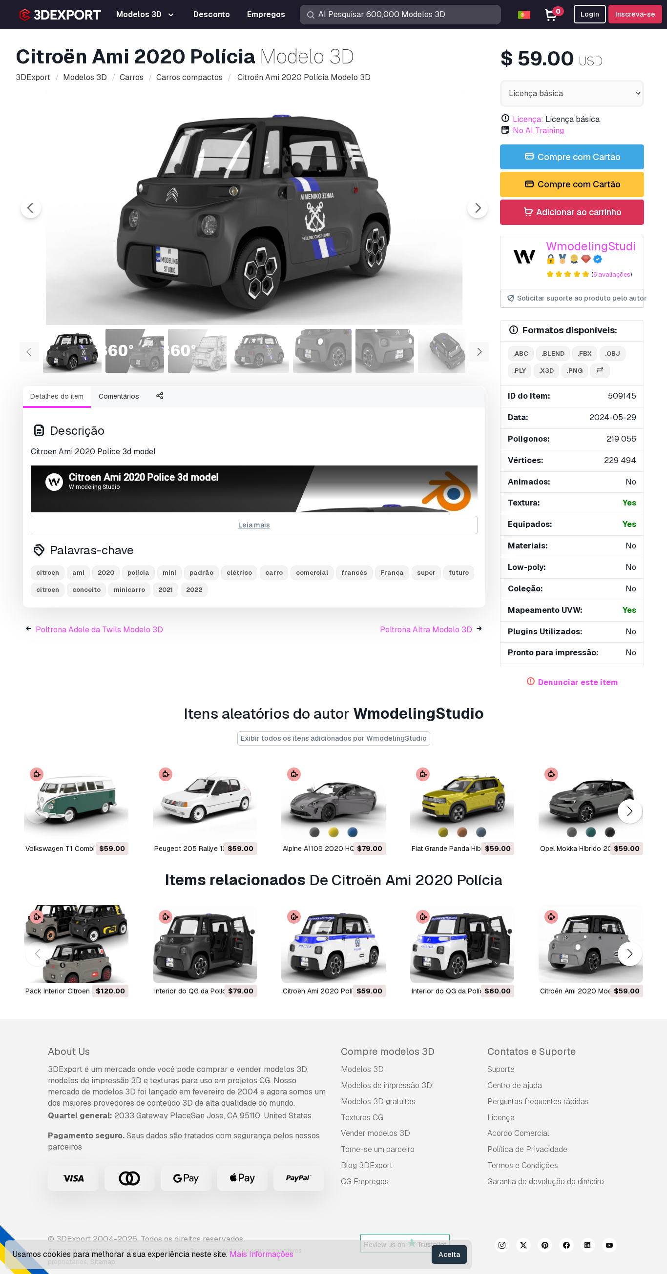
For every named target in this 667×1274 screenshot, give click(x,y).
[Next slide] (477, 208)
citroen (47, 572)
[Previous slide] (31, 208)
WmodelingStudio (594, 246)
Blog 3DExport (367, 1165)
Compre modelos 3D (388, 1051)
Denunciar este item (578, 682)
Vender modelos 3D (375, 1133)
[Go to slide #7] (447, 351)
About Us (69, 1051)
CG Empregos (365, 1181)
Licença (501, 1117)
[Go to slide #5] (322, 351)
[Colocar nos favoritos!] (114, 827)
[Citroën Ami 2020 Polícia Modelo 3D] (333, 944)
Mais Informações (261, 1254)
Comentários (119, 396)
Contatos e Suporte (531, 1051)
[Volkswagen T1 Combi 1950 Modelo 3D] (76, 802)
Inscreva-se (635, 14)
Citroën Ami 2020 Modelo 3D (586, 991)
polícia (138, 572)
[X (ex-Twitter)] (523, 1246)
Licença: (528, 119)
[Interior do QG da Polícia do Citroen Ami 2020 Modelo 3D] (205, 944)
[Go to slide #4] (259, 351)
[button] (629, 811)
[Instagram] (502, 1246)
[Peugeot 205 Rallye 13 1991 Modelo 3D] (205, 802)
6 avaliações (611, 274)
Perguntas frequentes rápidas (538, 1101)
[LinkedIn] (588, 1246)
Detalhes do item (56, 396)
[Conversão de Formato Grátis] (600, 371)
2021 (165, 590)
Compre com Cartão (578, 156)
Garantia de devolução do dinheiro (545, 1181)
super (426, 572)
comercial (312, 572)
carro (274, 572)
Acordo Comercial (518, 1133)
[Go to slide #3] (197, 351)
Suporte (501, 1069)
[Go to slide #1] (72, 351)
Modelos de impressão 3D (386, 1085)
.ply (519, 370)
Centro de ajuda (514, 1085)
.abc (520, 353)
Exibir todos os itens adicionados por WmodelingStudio (334, 738)
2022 (194, 590)
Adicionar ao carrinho (578, 212)
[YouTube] (609, 1246)
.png (575, 370)
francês (354, 572)
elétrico (239, 572)
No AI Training (538, 130)
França (392, 572)
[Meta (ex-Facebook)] (566, 1246)
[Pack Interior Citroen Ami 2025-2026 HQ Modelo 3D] (76, 944)
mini (169, 572)
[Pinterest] (545, 1246)
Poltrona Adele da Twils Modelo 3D (99, 630)
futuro (459, 572)
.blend (553, 353)
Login (590, 14)
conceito (86, 590)
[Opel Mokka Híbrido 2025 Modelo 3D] (591, 802)
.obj (612, 353)
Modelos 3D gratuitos (378, 1101)
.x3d (546, 370)
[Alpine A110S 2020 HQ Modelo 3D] (333, 802)
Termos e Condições (522, 1165)
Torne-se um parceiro (378, 1149)
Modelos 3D (362, 1069)
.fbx (585, 353)
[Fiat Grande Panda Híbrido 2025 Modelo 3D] (462, 802)
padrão (201, 572)
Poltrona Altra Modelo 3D (426, 630)
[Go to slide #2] (134, 351)
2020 (106, 572)
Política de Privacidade (527, 1149)
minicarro (129, 590)
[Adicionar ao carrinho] (94, 827)
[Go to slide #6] (384, 351)
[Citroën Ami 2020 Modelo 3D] (591, 944)
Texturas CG (362, 1117)
